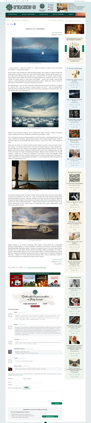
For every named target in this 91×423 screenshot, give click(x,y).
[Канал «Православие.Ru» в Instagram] (23, 1)
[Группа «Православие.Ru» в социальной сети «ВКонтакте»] (7, 1)
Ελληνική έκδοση (52, 5)
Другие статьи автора (75, 68)
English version (51, 10)
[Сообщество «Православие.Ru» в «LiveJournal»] (15, 1)
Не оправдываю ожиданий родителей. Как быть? (74, 80)
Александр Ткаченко (57, 32)
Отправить (57, 403)
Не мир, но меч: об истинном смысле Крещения (74, 242)
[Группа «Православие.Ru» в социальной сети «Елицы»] (19, 1)
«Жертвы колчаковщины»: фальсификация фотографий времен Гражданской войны (74, 369)
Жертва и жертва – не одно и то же (74, 159)
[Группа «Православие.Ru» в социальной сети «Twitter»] (13, 1)
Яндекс (19, 379)
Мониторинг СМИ (25, 20)
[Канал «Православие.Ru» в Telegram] (21, 1)
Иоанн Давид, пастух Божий (74, 288)
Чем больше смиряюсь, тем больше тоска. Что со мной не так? (74, 120)
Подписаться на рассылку (80, 1)
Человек (12, 20)
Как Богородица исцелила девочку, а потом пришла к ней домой (74, 326)
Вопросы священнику (58, 14)
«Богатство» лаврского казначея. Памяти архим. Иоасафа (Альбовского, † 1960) (74, 263)
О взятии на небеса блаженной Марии (74, 183)
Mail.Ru (22, 379)
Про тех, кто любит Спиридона (74, 307)
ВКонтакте (17, 379)
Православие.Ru (19, 375)
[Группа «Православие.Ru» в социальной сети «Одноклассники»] (9, 1)
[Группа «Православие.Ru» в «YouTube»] (17, 1)
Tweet (8, 24)
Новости (71, 14)
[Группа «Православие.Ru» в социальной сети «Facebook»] (11, 1)
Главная (8, 20)
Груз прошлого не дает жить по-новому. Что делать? (74, 139)
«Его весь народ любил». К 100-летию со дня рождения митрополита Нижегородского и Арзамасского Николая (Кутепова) (74, 347)
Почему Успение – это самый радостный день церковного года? (74, 222)
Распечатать (61, 20)
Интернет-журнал (43, 14)
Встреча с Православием (28, 14)
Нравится (11, 24)
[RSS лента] (25, 1)
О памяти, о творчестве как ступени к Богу (74, 202)
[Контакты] (27, 1)
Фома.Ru (60, 34)
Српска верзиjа (51, 7)
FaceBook (14, 379)
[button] (61, 11)
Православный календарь (42, 10)
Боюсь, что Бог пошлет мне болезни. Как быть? (74, 100)
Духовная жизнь (17, 20)
